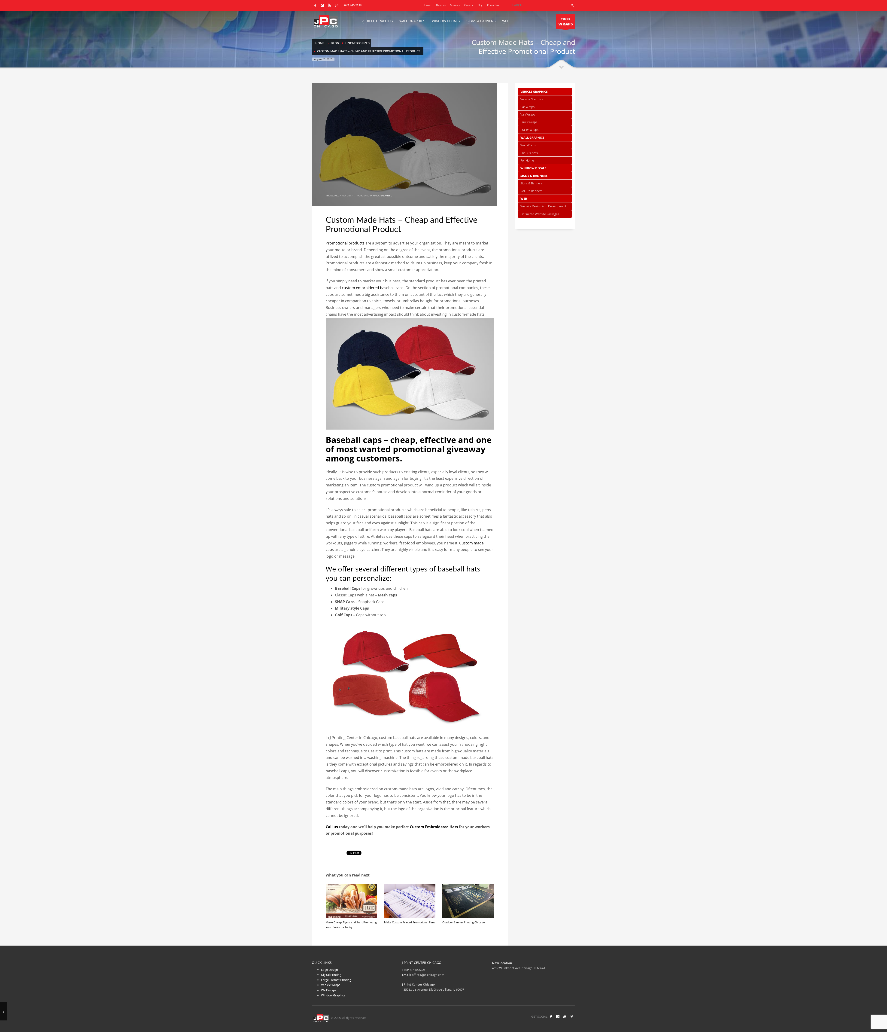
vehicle (565, 22)
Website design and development (543, 206)
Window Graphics (333, 995)
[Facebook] (315, 5)
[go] (572, 5)
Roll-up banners (531, 191)
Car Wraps (527, 107)
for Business (529, 153)
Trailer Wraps (529, 130)
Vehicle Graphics (534, 91)
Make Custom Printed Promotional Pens (409, 922)
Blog (480, 5)
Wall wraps (528, 145)
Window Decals (533, 168)
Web (523, 198)
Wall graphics (532, 137)
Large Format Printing (336, 980)
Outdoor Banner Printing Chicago (463, 922)
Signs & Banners (533, 176)
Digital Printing (331, 975)
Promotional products (345, 243)
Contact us (493, 5)
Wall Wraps (328, 990)
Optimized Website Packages (539, 214)
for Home (527, 160)
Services (455, 5)
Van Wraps (527, 114)
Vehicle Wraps (330, 985)
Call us (332, 826)
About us (441, 5)
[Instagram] (322, 5)
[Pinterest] (336, 5)
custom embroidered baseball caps (373, 287)
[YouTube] (329, 5)
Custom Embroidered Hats (434, 826)
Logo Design (329, 970)
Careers (468, 5)
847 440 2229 (353, 5)
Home (427, 5)
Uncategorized (382, 195)
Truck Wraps (528, 122)
